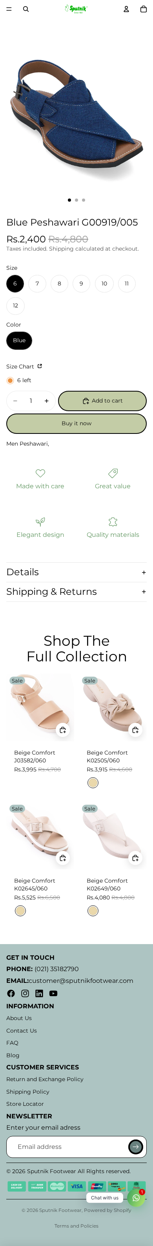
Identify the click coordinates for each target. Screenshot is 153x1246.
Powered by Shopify (107, 1210)
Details (22, 572)
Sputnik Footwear (60, 1210)
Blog (13, 1055)
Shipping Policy (27, 1091)
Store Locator (25, 1103)
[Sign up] (135, 1146)
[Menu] (9, 9)
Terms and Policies (76, 1226)
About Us (19, 1018)
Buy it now (76, 423)
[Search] (26, 9)
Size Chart (21, 366)
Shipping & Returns (51, 591)
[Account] (126, 9)
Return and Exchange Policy (45, 1079)
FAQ (12, 1042)
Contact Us (21, 1030)
